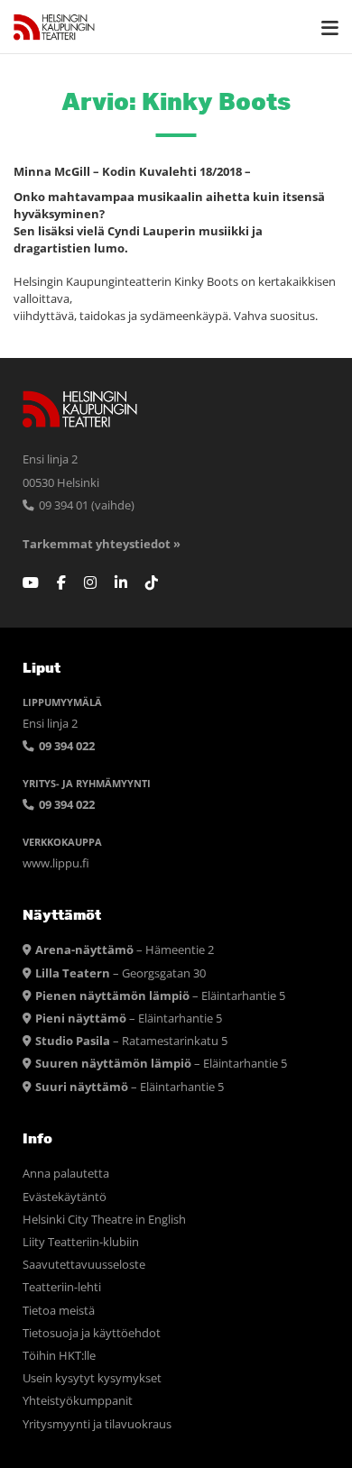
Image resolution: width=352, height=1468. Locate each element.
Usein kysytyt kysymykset (92, 1378)
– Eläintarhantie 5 (160, 996)
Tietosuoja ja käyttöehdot (92, 1333)
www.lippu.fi (56, 863)
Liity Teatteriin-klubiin (81, 1242)
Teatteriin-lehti (62, 1287)
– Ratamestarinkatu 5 (131, 1041)
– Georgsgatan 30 (120, 973)
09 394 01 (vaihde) (85, 505)
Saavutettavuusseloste (84, 1264)
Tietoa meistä (59, 1310)
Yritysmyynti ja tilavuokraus (97, 1424)
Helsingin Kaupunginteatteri (54, 27)
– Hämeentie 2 (124, 950)
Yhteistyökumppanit (78, 1400)
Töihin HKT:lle (59, 1355)
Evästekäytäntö (65, 1197)
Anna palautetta (66, 1173)
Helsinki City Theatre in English (104, 1219)
